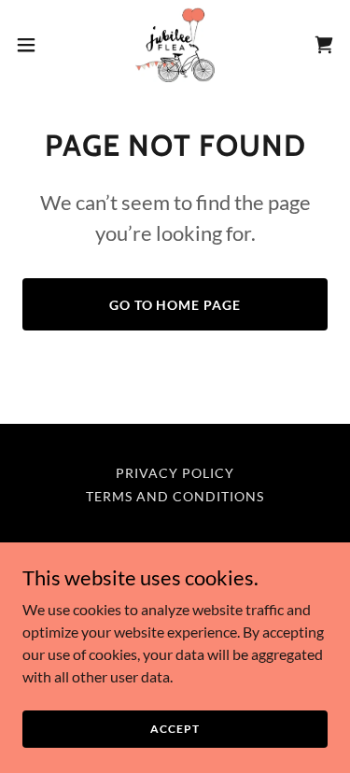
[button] (32, 44)
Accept (174, 729)
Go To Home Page (175, 305)
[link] (175, 44)
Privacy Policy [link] (175, 473)
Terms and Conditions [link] (175, 496)
